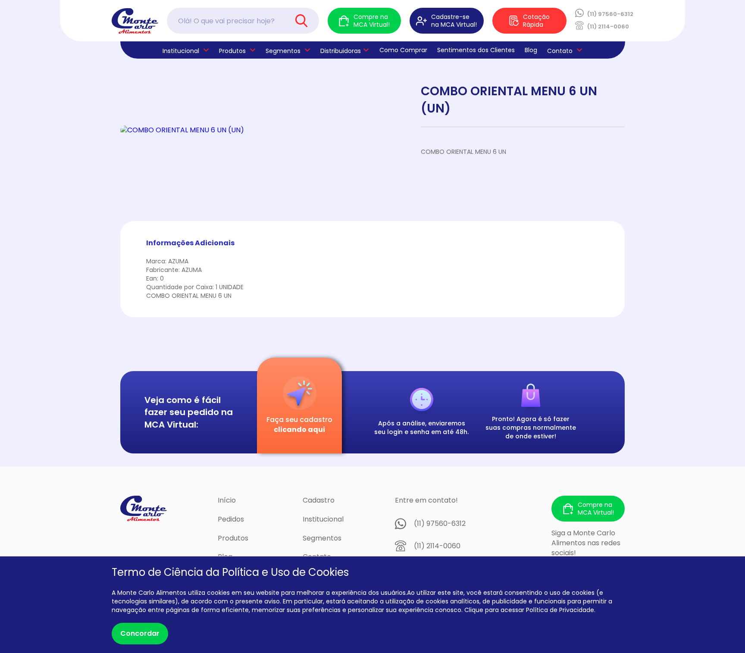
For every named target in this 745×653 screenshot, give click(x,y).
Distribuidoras (340, 51)
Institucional (323, 519)
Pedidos (231, 519)
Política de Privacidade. (560, 610)
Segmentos (283, 51)
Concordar (140, 633)
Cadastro (319, 500)
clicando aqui (299, 429)
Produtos (232, 51)
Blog (531, 50)
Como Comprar (403, 50)
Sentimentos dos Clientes (476, 50)
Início (227, 500)
